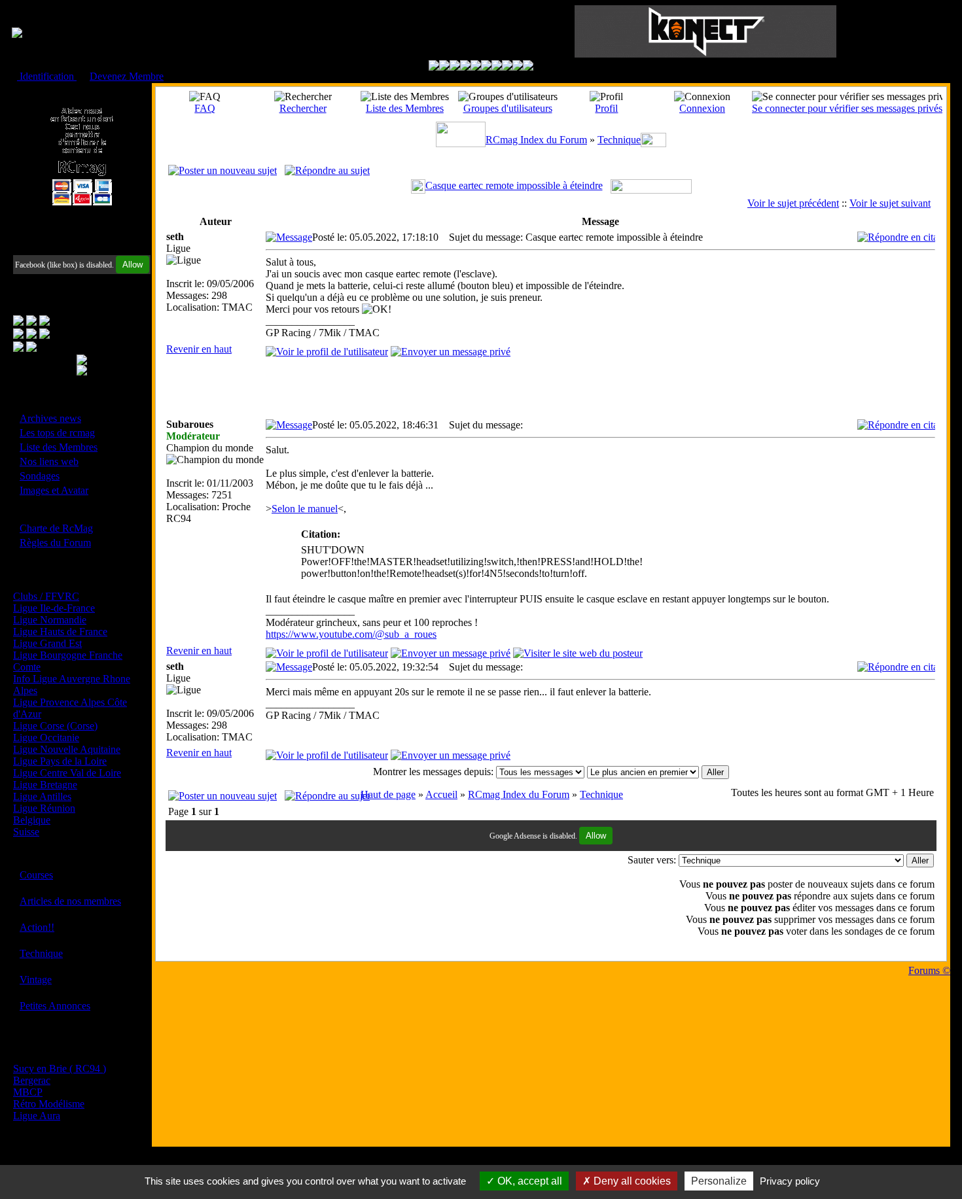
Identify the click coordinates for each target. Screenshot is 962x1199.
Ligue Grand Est (47, 643)
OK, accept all (528, 1181)
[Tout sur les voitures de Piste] (486, 67)
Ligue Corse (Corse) (55, 725)
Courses (36, 874)
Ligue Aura (36, 1115)
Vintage (36, 979)
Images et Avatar (54, 490)
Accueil (441, 794)
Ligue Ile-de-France (54, 608)
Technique (41, 953)
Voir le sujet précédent (793, 203)
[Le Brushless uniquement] (465, 67)
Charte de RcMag (56, 528)
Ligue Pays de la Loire (60, 761)
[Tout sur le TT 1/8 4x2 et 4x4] (455, 67)
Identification (47, 76)
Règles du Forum (55, 542)
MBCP (28, 1092)
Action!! (37, 927)
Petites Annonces (55, 1005)
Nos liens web (49, 461)
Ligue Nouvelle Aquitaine (66, 749)
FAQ (204, 108)
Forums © (929, 970)
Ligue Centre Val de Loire (67, 772)
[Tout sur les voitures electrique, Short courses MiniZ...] (496, 67)
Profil (606, 108)
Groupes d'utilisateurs (507, 108)
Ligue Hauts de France (60, 631)
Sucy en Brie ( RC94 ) (59, 1068)
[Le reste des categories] (517, 67)
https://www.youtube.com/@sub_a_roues (351, 634)
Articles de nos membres (70, 901)
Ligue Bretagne (45, 784)
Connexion (702, 108)
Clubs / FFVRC (46, 596)
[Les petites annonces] (528, 67)
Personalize (719, 1181)
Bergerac (31, 1080)
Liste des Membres (59, 447)
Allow (132, 264)
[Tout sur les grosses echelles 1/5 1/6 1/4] (507, 67)
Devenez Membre (127, 76)
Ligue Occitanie (46, 737)
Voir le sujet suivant (890, 203)
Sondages (40, 475)
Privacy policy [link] (790, 1181)
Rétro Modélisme (48, 1103)
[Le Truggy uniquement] (476, 67)
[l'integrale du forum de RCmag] (434, 67)
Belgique (31, 819)
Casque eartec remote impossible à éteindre (514, 185)
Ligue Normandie (49, 619)
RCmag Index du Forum (536, 139)
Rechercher (303, 108)
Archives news (50, 418)
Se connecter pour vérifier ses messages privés (847, 108)
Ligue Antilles (42, 796)
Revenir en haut (199, 349)
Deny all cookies (631, 1181)
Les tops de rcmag (57, 432)
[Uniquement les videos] (444, 67)
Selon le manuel (305, 508)
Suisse (26, 831)
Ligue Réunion (44, 808)
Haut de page (388, 794)
